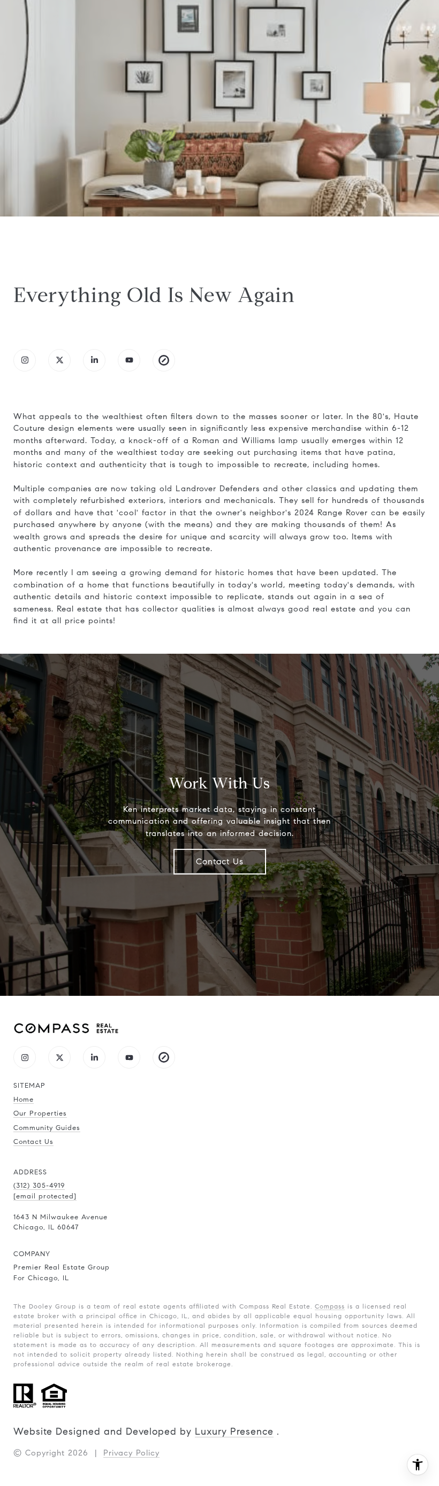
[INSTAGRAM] (24, 360)
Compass (330, 1306)
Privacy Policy (131, 1453)
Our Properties (40, 1113)
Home (23, 1099)
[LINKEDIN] (94, 360)
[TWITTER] (59, 360)
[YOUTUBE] (129, 360)
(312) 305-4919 (39, 1185)
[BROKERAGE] (164, 360)
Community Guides (46, 1128)
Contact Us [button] (220, 861)
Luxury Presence (234, 1431)
